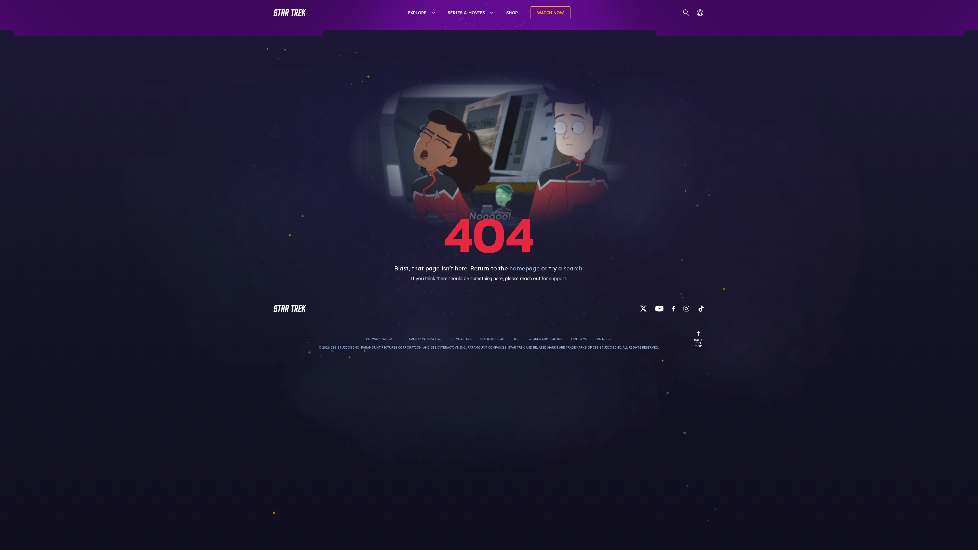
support (557, 278)
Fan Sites (603, 339)
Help (517, 339)
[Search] (686, 12)
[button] (290, 12)
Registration (492, 339)
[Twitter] (643, 308)
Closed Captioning (546, 339)
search (573, 268)
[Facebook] (673, 308)
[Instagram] (686, 308)
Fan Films (579, 339)
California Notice (425, 339)
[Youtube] (659, 308)
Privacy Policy (379, 339)
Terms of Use (461, 339)
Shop (512, 12)
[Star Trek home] (290, 308)
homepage (524, 268)
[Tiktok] (701, 308)
